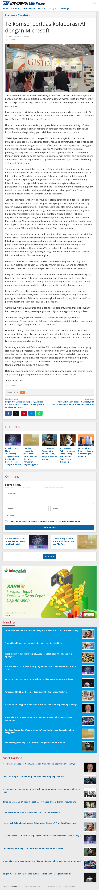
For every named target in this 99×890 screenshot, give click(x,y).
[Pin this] (24, 413)
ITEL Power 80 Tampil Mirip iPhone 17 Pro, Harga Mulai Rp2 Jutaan (49, 453)
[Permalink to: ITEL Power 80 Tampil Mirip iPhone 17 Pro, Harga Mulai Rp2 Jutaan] (49, 440)
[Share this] (8, 413)
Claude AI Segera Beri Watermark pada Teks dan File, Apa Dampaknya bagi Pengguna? (31, 456)
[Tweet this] (16, 413)
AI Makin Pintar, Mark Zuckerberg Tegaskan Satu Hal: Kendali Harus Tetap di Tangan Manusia (13, 456)
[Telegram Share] (31, 413)
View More (49, 556)
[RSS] (22, 392)
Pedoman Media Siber (66, 886)
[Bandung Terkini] (24, 3)
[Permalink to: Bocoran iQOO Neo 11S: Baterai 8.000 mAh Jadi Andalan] (86, 440)
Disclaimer (51, 886)
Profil (25, 886)
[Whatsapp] (39, 413)
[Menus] (95, 3)
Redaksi (33, 886)
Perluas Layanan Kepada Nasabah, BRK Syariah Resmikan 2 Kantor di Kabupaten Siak (73, 402)
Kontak (41, 886)
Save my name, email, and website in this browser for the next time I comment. (44, 521)
